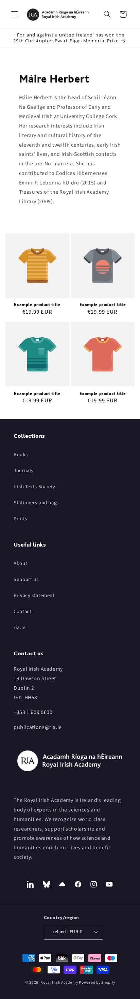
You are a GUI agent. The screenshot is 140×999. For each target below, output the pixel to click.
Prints (20, 518)
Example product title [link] (37, 304)
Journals (23, 470)
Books (21, 454)
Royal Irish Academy (59, 982)
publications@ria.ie (38, 727)
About (20, 563)
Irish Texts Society (34, 486)
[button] (14, 14)
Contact (22, 611)
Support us (26, 579)
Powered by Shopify (97, 982)
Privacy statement (34, 595)
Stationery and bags (36, 502)
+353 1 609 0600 (33, 712)
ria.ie (19, 627)
